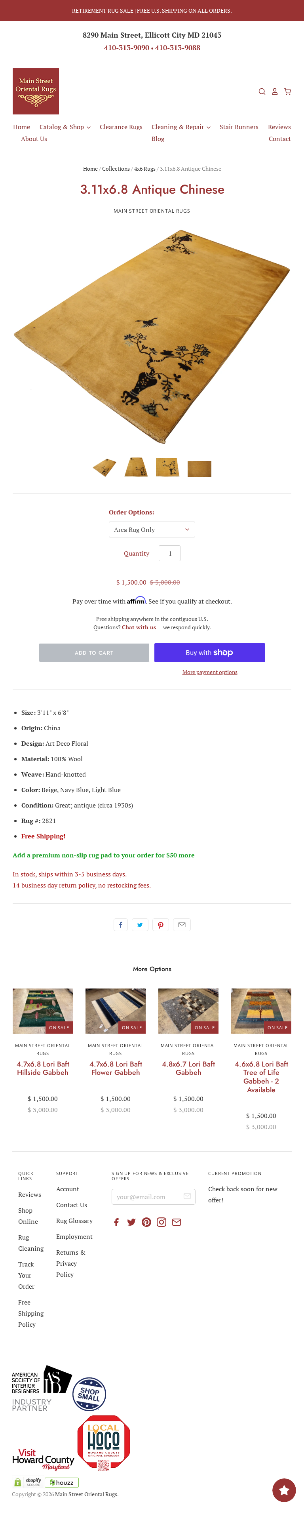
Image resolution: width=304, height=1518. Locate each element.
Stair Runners (239, 126)
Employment (74, 1236)
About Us (34, 138)
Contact (280, 138)
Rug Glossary (74, 1220)
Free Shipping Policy (31, 1313)
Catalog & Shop (63, 126)
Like (121, 924)
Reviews (279, 126)
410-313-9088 (177, 47)
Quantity (136, 553)
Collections (116, 168)
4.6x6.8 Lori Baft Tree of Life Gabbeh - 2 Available (261, 1077)
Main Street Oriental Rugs (152, 211)
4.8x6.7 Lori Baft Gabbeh (188, 1068)
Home (21, 126)
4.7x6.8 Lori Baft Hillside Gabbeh (43, 1068)
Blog (158, 138)
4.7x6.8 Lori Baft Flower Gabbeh (115, 1068)
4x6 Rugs (145, 168)
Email (182, 924)
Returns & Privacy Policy (71, 1263)
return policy (77, 885)
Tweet (140, 924)
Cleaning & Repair (178, 126)
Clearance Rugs (121, 126)
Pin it (160, 924)
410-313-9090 (126, 47)
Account (67, 1189)
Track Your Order (26, 1275)
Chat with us (140, 627)
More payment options (210, 672)
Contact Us (71, 1204)
